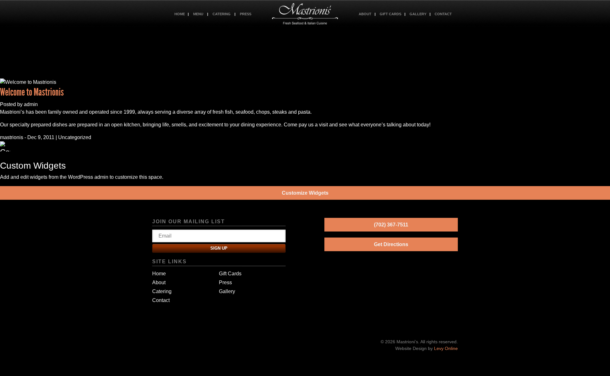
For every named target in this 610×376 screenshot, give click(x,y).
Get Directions (391, 244)
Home (179, 14)
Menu (198, 14)
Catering (222, 14)
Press (245, 14)
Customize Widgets (305, 193)
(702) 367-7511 (391, 224)
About (365, 14)
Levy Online (446, 348)
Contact (443, 14)
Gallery (418, 14)
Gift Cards (390, 14)
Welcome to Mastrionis (32, 92)
